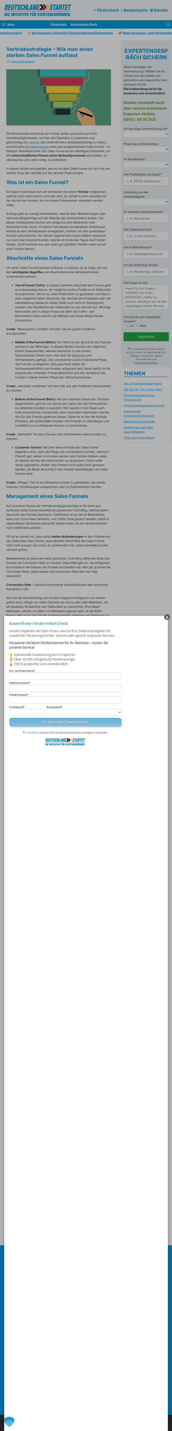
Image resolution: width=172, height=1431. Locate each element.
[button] (9, 1422)
